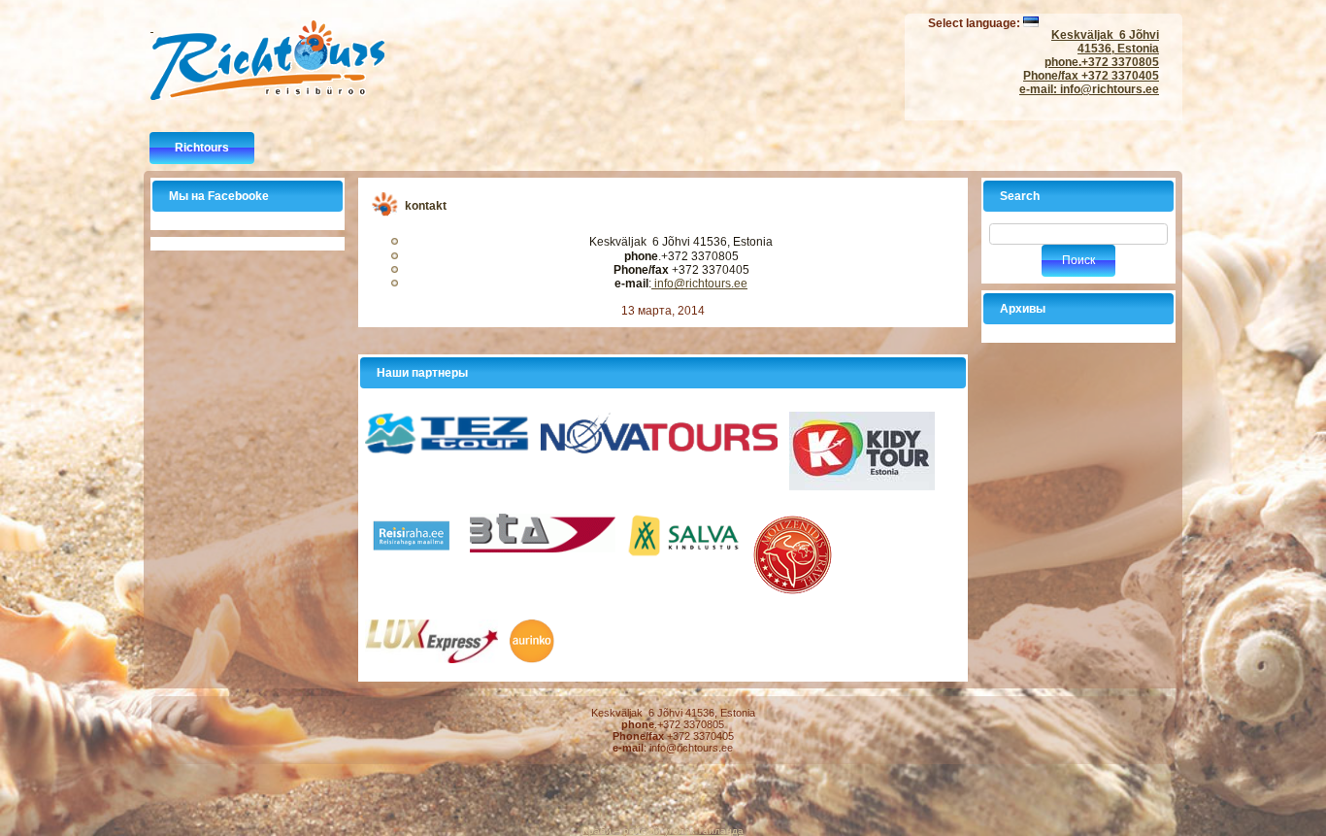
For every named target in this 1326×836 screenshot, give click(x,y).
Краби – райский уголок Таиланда (663, 830)
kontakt (426, 206)
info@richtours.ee (1108, 89)
